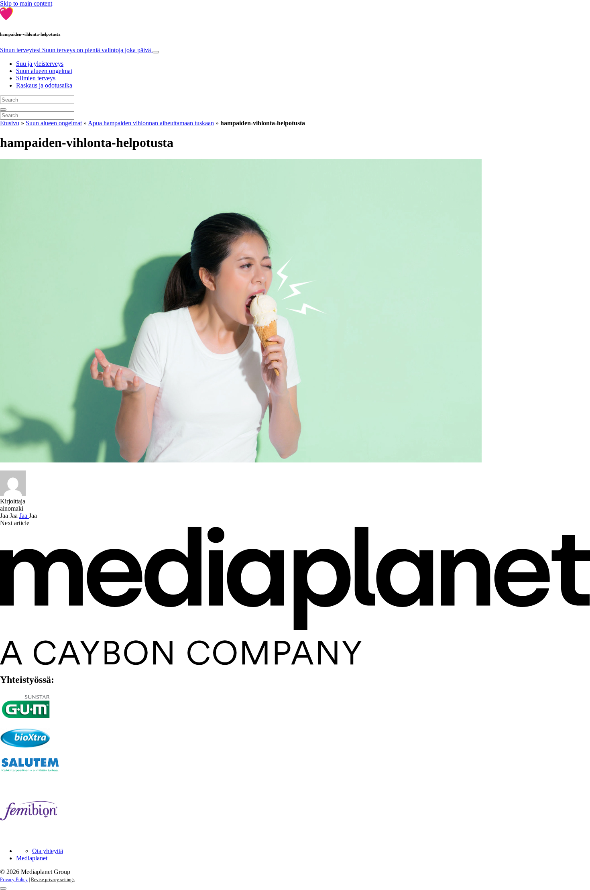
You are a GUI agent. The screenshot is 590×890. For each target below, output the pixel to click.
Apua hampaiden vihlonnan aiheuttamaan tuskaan (151, 123)
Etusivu (9, 123)
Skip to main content (26, 3)
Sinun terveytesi (75, 50)
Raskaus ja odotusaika (44, 85)
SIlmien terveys (35, 78)
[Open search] (3, 109)
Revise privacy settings (53, 879)
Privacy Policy (14, 879)
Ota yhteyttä (47, 850)
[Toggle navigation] (156, 52)
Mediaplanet (31, 858)
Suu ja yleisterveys (39, 63)
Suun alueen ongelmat (44, 70)
